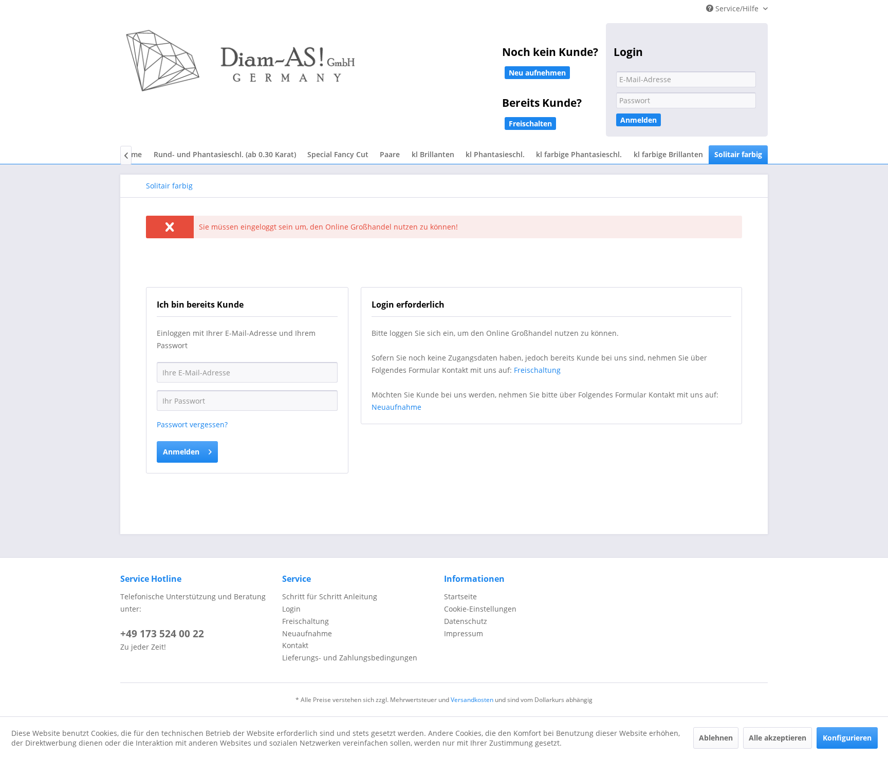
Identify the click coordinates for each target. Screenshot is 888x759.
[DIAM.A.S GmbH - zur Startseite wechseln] (346, 67)
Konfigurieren (847, 738)
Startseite (460, 596)
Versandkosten (472, 699)
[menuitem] (224, 154)
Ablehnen (716, 738)
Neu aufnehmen (537, 73)
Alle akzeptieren (777, 738)
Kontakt (295, 645)
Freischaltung (537, 370)
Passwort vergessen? (192, 424)
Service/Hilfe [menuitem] (737, 8)
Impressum (463, 633)
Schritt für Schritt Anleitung (329, 596)
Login (291, 609)
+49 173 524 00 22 (162, 633)
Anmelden (638, 120)
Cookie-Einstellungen (480, 609)
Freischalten (530, 123)
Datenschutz (465, 621)
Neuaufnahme (396, 407)
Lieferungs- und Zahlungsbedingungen (349, 657)
